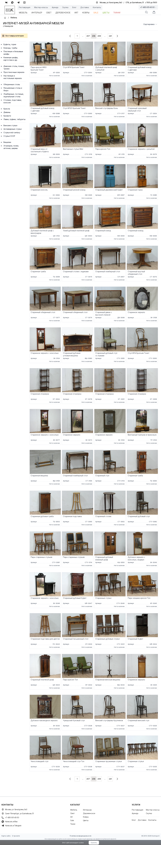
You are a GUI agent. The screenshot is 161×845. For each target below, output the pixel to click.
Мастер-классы (41, 7)
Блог (74, 7)
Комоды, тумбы (10, 48)
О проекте (16, 836)
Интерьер (36, 12)
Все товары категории (15, 36)
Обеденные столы (12, 84)
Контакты (97, 7)
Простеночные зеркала (14, 72)
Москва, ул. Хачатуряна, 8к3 (16, 809)
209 (99, 36)
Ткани (116, 12)
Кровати (7, 116)
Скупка (65, 7)
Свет (48, 12)
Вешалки (7, 142)
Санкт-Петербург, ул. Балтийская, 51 (19, 813)
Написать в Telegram (13, 825)
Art (76, 12)
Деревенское (62, 12)
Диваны (7, 112)
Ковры (85, 12)
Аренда (55, 7)
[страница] (70, 36)
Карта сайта (6, 836)
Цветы (105, 12)
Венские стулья (10, 125)
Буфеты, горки (10, 44)
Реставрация (24, 7)
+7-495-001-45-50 (147, 7)
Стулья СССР (9, 136)
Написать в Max (11, 821)
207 (88, 36)
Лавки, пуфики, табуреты (14, 119)
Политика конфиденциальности (80, 836)
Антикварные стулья (13, 129)
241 (110, 36)
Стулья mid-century (12, 132)
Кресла (7, 109)
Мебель (23, 12)
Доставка (84, 7)
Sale (95, 12)
